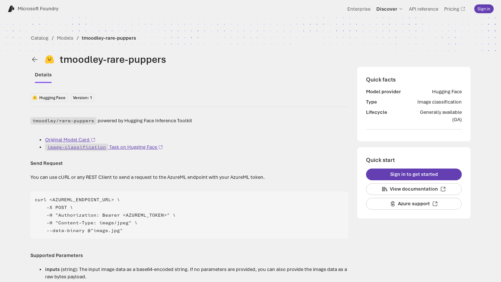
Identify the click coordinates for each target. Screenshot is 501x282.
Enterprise (358, 9)
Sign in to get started (414, 174)
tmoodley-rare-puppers (109, 38)
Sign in (484, 8)
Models (65, 38)
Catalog (39, 38)
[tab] (43, 75)
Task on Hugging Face (102, 147)
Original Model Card (67, 140)
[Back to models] (34, 59)
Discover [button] (386, 9)
